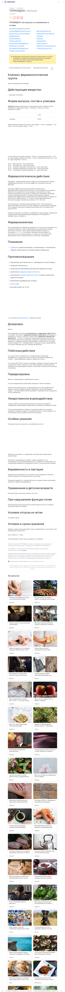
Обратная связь (55, 990)
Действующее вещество (44, 31)
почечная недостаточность (29, 275)
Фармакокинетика (14, 36)
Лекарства (12, 8)
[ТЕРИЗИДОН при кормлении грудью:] (14, 17)
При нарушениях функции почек (18, 48)
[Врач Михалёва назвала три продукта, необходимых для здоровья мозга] (45, 820)
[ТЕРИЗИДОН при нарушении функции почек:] (21, 17)
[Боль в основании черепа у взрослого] (20, 896)
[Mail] (5, 2)
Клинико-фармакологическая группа (20, 31)
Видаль (24, 550)
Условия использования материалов (41, 990)
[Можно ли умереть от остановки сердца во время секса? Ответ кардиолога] (20, 643)
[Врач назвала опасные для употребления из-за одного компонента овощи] (45, 896)
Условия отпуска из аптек (44, 48)
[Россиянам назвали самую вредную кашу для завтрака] (45, 871)
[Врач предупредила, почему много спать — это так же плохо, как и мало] (20, 693)
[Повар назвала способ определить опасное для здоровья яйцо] (45, 643)
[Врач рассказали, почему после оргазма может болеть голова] (20, 871)
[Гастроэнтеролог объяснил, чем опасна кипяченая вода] (45, 846)
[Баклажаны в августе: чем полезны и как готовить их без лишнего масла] (45, 972)
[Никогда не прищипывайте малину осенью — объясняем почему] (45, 719)
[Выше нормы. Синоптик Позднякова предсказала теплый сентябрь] (20, 922)
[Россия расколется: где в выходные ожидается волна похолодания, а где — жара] (45, 922)
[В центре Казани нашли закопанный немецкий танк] (45, 668)
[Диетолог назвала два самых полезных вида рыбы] (20, 719)
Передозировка (41, 41)
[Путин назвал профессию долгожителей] (20, 744)
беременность (24, 318)
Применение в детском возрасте (46, 46)
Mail (2, 990)
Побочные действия (15, 41)
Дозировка (40, 38)
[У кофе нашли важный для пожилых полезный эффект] (20, 820)
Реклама (13, 990)
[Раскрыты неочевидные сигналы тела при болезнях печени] (20, 592)
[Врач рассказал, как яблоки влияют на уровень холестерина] (45, 592)
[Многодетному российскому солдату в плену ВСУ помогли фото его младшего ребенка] (45, 617)
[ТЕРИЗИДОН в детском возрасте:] (18, 17)
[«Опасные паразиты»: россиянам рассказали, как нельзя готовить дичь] (20, 846)
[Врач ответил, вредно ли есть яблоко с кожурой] (45, 693)
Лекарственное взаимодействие (18, 43)
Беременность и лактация (16, 46)
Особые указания (42, 43)
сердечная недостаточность (30, 272)
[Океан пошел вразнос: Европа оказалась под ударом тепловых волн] (20, 947)
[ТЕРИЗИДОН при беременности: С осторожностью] (10, 17)
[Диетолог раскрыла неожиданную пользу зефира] (45, 770)
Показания (40, 36)
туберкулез (14, 247)
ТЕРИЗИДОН (20, 8)
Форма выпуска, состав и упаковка (19, 33)
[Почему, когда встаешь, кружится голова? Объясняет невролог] (45, 744)
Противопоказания (14, 38)
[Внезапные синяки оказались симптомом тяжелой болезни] (20, 795)
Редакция (30, 990)
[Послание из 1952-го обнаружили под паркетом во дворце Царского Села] (45, 795)
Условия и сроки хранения (17, 51)
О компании (7, 990)
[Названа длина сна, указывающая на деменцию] (20, 617)
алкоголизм (14, 284)
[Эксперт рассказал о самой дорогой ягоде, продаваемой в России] (20, 770)
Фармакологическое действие (45, 33)
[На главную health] (10, 2)
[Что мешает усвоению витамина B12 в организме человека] (45, 947)
